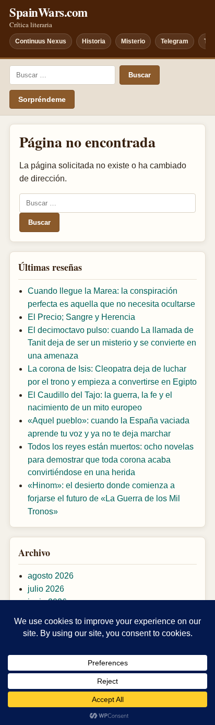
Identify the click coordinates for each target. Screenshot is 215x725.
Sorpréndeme (42, 99)
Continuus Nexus (40, 41)
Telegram (174, 41)
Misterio (133, 41)
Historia (93, 41)
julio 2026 (46, 588)
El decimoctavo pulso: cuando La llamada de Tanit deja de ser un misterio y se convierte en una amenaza (112, 343)
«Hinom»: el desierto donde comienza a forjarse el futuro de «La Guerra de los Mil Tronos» (104, 498)
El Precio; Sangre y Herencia (81, 317)
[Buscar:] (62, 75)
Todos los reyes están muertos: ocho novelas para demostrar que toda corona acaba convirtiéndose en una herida (111, 459)
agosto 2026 (51, 575)
